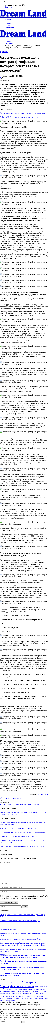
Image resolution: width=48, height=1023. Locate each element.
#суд (26, 998)
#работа (40, 996)
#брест (4, 986)
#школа (2, 1001)
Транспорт (4, 52)
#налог (24, 993)
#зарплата (42, 989)
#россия (3, 998)
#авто (2, 983)
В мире (7, 25)
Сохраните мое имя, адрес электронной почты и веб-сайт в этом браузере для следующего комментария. (24, 897)
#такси (30, 998)
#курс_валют (32, 991)
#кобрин (10, 991)
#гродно (9, 989)
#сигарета (9, 998)
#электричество (10, 1001)
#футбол (41, 998)
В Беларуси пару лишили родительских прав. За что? (21, 939)
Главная (8, 23)
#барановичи (16, 983)
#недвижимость (32, 993)
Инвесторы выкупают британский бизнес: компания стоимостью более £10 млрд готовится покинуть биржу (23, 944)
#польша (18, 996)
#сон (14, 998)
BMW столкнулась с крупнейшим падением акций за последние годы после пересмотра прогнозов (22, 956)
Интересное (9, 27)
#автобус (8, 983)
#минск (43, 991)
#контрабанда (18, 991)
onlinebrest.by (43, 794)
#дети (27, 989)
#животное (34, 989)
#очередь (41, 993)
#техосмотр (16, 798)
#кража (25, 991)
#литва (38, 991)
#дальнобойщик (19, 989)
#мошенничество (16, 993)
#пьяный (34, 996)
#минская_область (5, 993)
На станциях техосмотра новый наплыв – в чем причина (22, 113)
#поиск (11, 996)
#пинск (2, 996)
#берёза (39, 983)
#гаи (10, 798)
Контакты (8, 7)
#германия (43, 986)
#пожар (7, 996)
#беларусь (4, 798)
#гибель (3, 989)
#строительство (20, 998)
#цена (46, 998)
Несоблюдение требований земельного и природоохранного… (16, 928)
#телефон (35, 998)
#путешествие (27, 996)
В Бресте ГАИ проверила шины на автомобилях (19, 117)
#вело (36, 986)
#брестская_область (22, 986)
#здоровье (3, 991)
